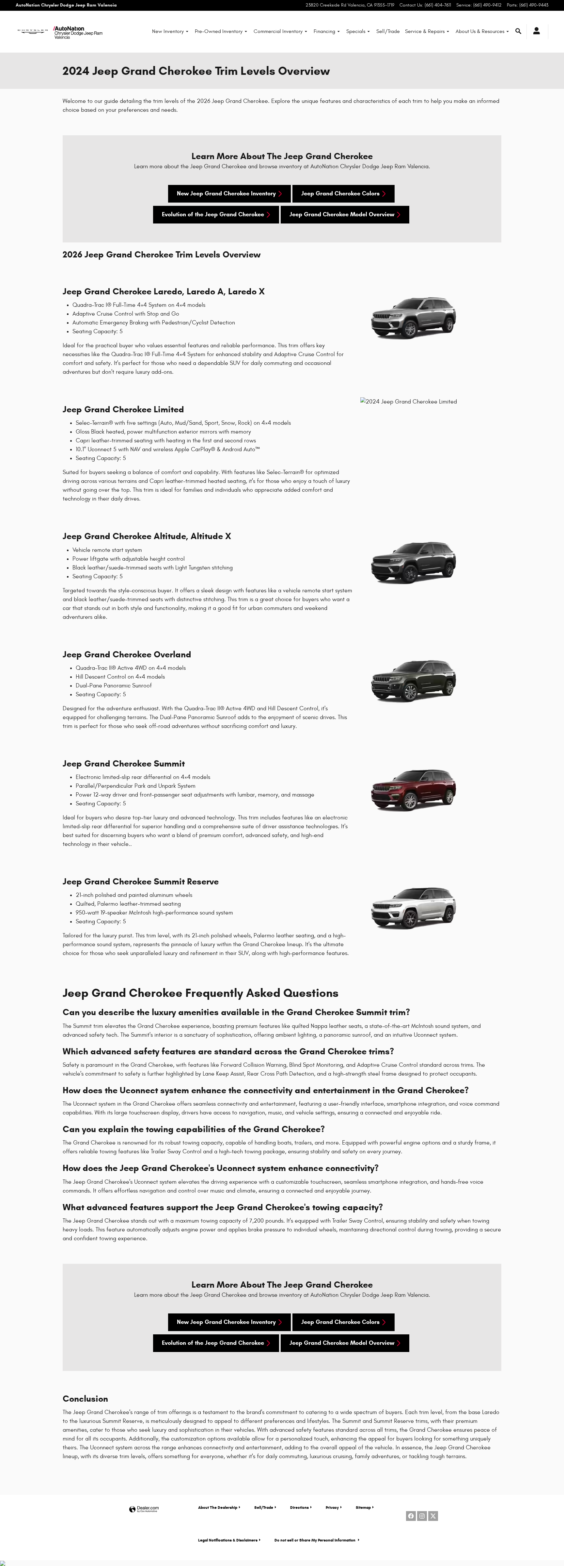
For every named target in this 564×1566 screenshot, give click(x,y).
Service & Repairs (425, 31)
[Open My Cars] (535, 31)
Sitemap (363, 1507)
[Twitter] (433, 1516)
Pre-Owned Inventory (219, 31)
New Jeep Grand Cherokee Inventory (226, 193)
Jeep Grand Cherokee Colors (340, 193)
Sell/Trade (388, 31)
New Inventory (168, 31)
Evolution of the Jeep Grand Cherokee (213, 214)
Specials (355, 31)
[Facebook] (411, 1516)
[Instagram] (422, 1516)
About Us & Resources (480, 31)
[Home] (33, 31)
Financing (324, 31)
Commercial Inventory (278, 31)
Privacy (332, 1507)
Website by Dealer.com (144, 1509)
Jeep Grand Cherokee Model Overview (342, 214)
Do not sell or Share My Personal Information (315, 1540)
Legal (228, 1540)
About (217, 1507)
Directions (299, 1507)
